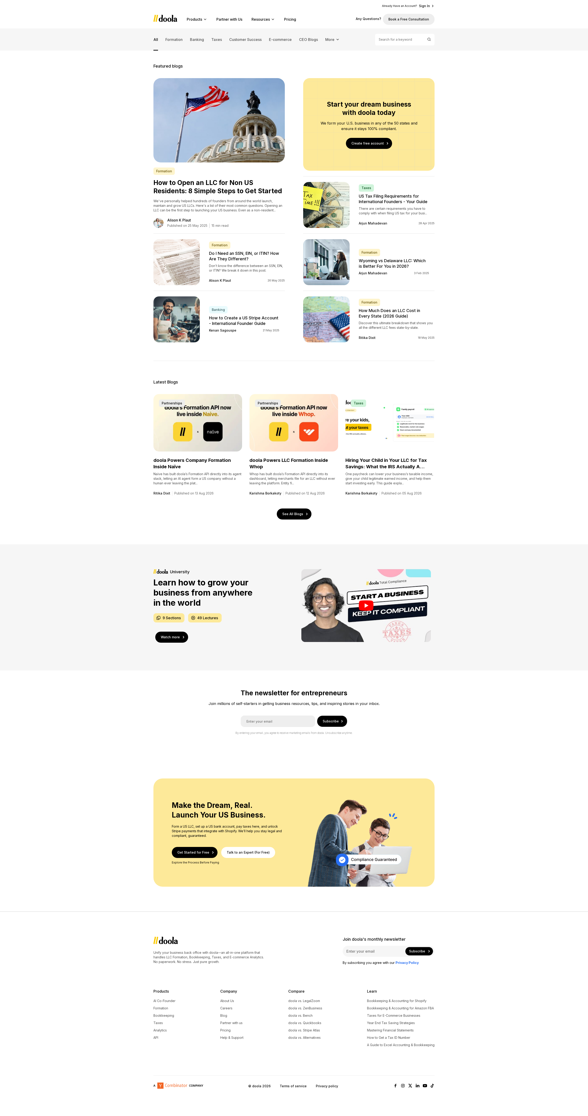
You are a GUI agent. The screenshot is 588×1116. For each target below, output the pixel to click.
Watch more (170, 637)
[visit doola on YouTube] (425, 1086)
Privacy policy (327, 1086)
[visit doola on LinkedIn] (417, 1086)
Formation (174, 39)
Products (194, 19)
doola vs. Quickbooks (304, 1023)
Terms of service (293, 1086)
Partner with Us (229, 19)
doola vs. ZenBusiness (305, 1008)
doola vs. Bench (300, 1015)
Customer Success (245, 39)
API (155, 1037)
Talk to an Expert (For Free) (248, 852)
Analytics (160, 1030)
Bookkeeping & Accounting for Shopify (397, 1001)
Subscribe (331, 721)
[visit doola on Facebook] (395, 1086)
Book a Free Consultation (408, 19)
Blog (223, 1015)
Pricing (290, 19)
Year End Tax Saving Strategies (391, 1023)
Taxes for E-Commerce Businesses (393, 1015)
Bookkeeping (163, 1015)
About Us (227, 1001)
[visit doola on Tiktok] (432, 1086)
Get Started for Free (193, 852)
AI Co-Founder (164, 1001)
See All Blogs (292, 514)
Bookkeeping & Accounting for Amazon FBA (400, 1008)
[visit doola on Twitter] (410, 1086)
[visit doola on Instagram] (403, 1086)
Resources (261, 19)
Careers (226, 1008)
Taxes (216, 39)
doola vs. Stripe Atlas (304, 1030)
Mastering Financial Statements (390, 1030)
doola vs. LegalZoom (304, 1001)
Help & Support (231, 1037)
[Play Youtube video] (366, 605)
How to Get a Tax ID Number (388, 1037)
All (155, 39)
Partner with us (231, 1023)
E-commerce (280, 39)
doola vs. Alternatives (304, 1037)
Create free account (367, 143)
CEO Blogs (308, 39)
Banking (197, 39)
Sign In (424, 6)
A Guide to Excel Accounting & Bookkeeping (401, 1045)
